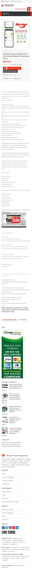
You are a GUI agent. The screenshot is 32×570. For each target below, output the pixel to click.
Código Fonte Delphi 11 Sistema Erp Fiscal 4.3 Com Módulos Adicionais (15, 430)
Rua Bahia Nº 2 (7, 1)
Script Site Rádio (6, 446)
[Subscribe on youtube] (13, 527)
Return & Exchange (7, 513)
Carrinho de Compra (11, 71)
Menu (7, 14)
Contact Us (5, 519)
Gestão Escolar (18, 540)
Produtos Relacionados (9, 320)
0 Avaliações (23, 320)
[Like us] (3, 527)
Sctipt (3, 495)
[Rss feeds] (17, 527)
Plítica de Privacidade (8, 477)
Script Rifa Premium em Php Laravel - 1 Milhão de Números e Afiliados (15, 409)
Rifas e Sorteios (6, 492)
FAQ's (3, 474)
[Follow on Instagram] (10, 527)
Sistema (13, 446)
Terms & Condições (7, 480)
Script (14, 75)
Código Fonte (5, 442)
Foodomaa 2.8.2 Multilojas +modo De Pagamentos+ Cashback (15, 419)
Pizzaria (11, 75)
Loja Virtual (9, 444)
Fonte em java (13, 442)
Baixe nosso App (16, 1)
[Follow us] (6, 527)
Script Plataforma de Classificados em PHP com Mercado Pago (15, 386)
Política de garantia (7, 509)
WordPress (18, 446)
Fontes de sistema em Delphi (10, 502)
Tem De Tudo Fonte (7, 565)
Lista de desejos (20, 9)
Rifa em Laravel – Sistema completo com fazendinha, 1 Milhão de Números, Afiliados (11, 397)
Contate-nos (5, 484)
